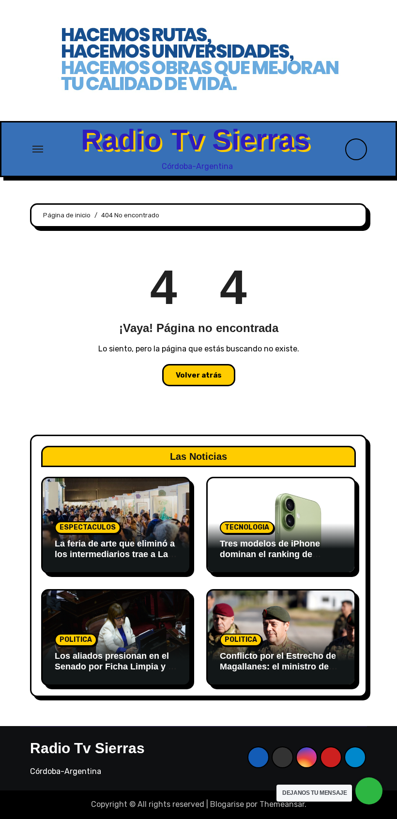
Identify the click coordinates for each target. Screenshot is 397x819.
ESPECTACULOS (88, 527)
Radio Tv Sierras (195, 139)
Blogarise (227, 804)
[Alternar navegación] (38, 149)
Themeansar (282, 804)
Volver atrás (199, 375)
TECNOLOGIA (247, 527)
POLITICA (76, 640)
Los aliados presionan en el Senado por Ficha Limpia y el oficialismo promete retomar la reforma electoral (115, 671)
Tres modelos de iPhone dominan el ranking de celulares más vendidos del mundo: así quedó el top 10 (276, 559)
